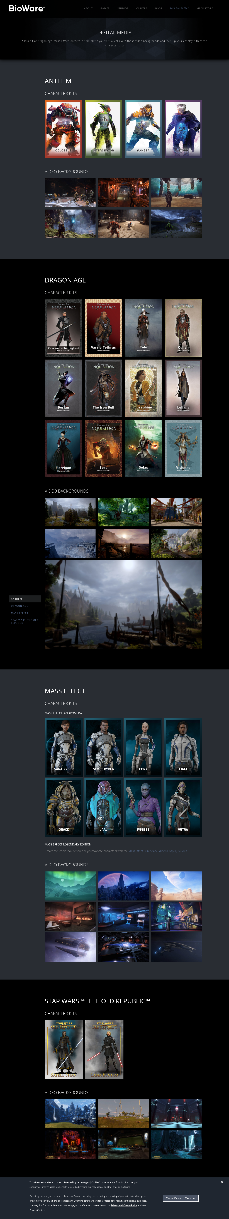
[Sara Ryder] (64, 747)
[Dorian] (63, 388)
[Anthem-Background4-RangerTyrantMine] (70, 224)
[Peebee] (143, 807)
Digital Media (179, 8)
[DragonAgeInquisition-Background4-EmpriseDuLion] (70, 543)
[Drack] (64, 807)
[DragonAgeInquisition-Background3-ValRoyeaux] (176, 512)
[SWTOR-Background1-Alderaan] (70, 1113)
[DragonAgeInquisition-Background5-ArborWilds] (123, 543)
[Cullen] (183, 328)
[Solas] (143, 448)
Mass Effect (19, 613)
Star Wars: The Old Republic (24, 621)
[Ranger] (143, 129)
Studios (122, 8)
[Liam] (183, 747)
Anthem (16, 598)
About (88, 8)
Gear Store (205, 8)
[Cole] (143, 328)
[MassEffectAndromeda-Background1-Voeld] (70, 885)
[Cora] (143, 747)
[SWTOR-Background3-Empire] (176, 1113)
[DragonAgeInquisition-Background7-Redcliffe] (123, 604)
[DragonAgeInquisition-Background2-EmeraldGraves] (123, 512)
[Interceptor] (103, 129)
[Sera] (103, 448)
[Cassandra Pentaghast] (63, 328)
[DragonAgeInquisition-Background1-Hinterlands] (70, 512)
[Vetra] (183, 807)
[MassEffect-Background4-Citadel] (70, 946)
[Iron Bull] (103, 388)
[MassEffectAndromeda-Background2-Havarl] (123, 885)
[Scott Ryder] (103, 747)
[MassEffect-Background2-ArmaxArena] (123, 916)
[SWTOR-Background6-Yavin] (176, 1144)
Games (105, 8)
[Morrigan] (63, 448)
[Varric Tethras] (103, 328)
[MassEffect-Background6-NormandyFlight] (176, 946)
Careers (141, 8)
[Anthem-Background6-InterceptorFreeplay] (176, 224)
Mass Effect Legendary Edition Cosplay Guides (157, 851)
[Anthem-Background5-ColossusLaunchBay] (123, 224)
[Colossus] (63, 129)
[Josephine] (143, 388)
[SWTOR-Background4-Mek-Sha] (70, 1144)
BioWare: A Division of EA (27, 9)
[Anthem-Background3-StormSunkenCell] (176, 192)
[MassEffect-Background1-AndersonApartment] (70, 916)
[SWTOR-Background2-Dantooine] (123, 1113)
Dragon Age (19, 605)
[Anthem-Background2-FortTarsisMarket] (123, 192)
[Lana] (104, 1049)
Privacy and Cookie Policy (124, 1205)
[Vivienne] (183, 448)
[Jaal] (103, 807)
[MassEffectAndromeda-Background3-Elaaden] (176, 885)
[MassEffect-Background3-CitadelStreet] (176, 916)
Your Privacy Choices (180, 1198)
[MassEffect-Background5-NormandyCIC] (123, 946)
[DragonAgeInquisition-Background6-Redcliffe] (176, 543)
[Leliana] (183, 388)
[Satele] (64, 1049)
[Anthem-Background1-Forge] (70, 192)
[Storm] (183, 129)
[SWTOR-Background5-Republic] (123, 1144)
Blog (158, 8)
